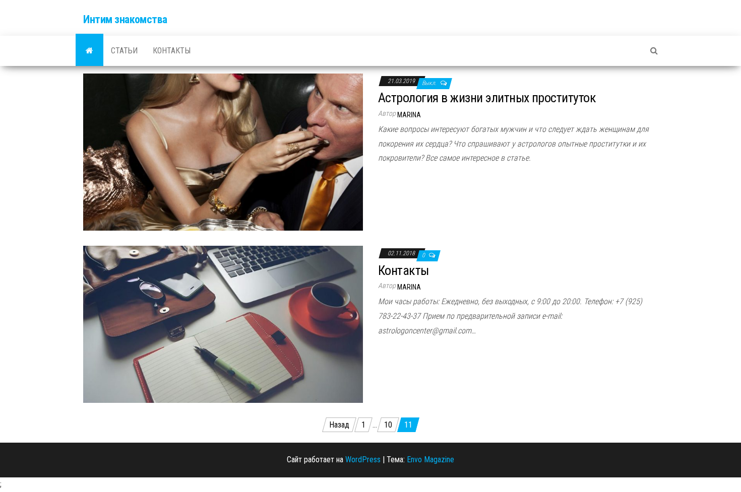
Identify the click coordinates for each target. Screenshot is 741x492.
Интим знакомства (125, 19)
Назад (339, 425)
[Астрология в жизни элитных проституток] (223, 151)
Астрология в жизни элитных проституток (487, 97)
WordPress (363, 459)
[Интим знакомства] (89, 51)
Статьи (124, 50)
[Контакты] (223, 323)
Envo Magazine (430, 459)
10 (388, 425)
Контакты (172, 50)
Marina (409, 115)
